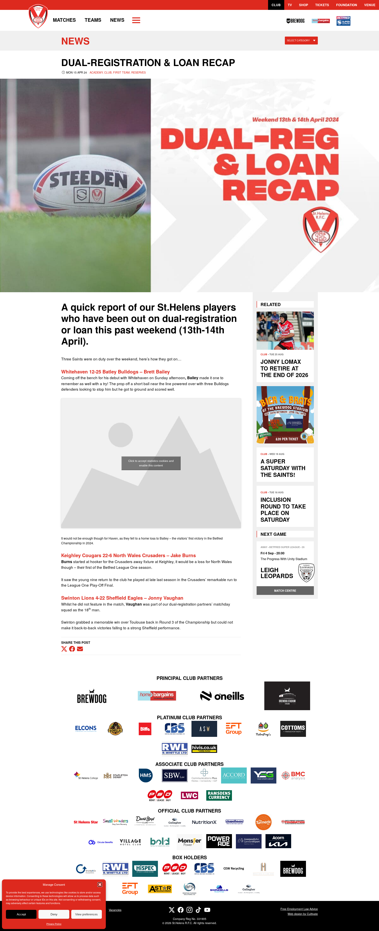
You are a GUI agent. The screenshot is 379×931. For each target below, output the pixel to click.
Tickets (322, 5)
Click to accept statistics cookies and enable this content (151, 463)
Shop (303, 5)
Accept (21, 914)
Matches (64, 19)
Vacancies (115, 910)
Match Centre (285, 591)
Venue (369, 5)
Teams (93, 19)
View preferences (86, 914)
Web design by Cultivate (303, 914)
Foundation (346, 5)
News (117, 19)
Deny (54, 914)
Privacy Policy (53, 923)
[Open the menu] (136, 21)
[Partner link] (91, 695)
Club (276, 5)
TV (290, 5)
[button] (100, 885)
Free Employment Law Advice (299, 909)
